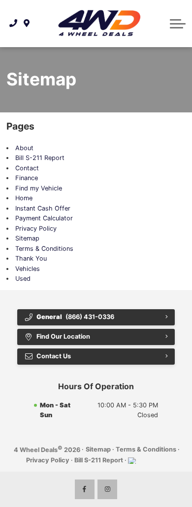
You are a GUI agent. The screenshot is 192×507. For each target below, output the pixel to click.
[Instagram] (107, 489)
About (24, 148)
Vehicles (27, 268)
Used (23, 278)
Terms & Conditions (44, 248)
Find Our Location (63, 336)
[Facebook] (85, 489)
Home (23, 198)
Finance (26, 178)
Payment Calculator (44, 218)
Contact (27, 168)
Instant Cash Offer (42, 208)
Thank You (31, 258)
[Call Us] (13, 23)
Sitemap (27, 238)
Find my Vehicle (38, 188)
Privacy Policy (36, 228)
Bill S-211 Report (39, 157)
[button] (178, 23)
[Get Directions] (27, 23)
